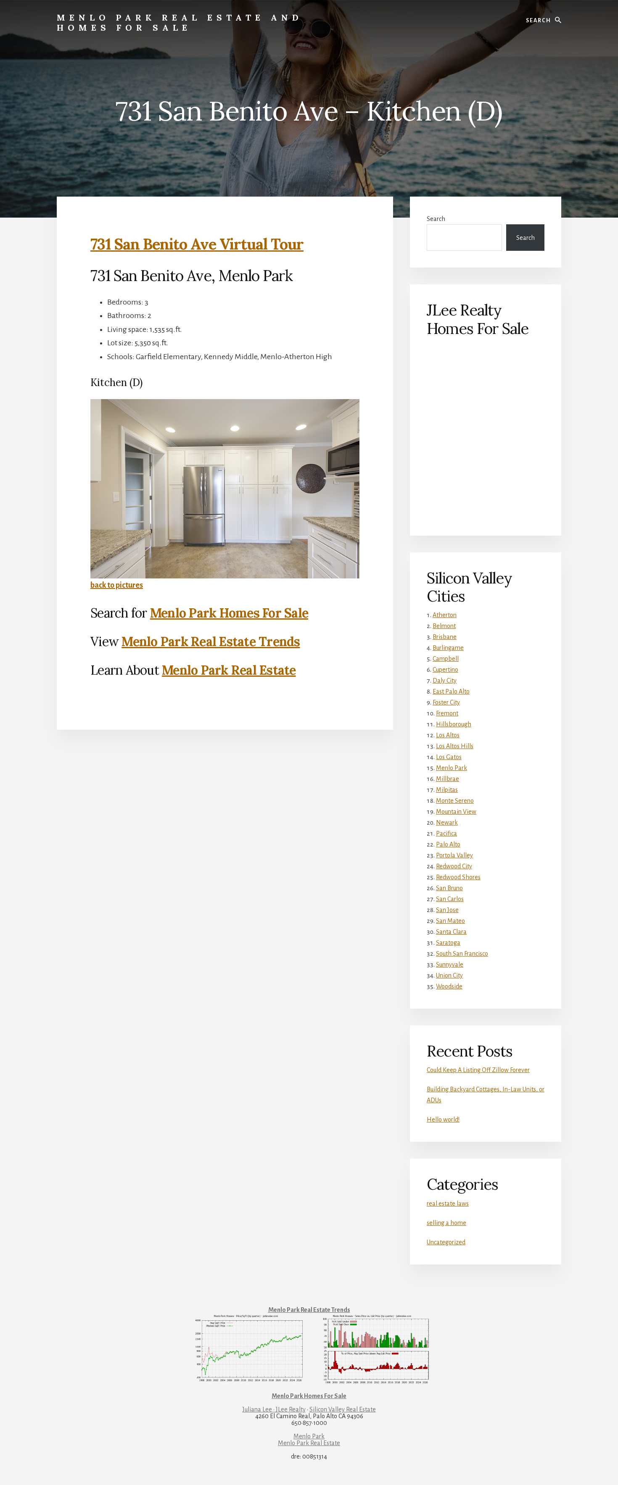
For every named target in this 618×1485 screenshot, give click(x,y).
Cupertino (445, 669)
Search (436, 219)
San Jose (447, 910)
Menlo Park (451, 768)
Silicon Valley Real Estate (342, 1409)
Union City (449, 975)
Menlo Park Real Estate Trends (210, 641)
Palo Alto (448, 844)
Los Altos (448, 735)
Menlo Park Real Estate (229, 670)
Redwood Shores (458, 877)
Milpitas (447, 789)
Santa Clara (451, 931)
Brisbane (445, 636)
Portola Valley (454, 855)
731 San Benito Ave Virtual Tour (197, 244)
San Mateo (450, 920)
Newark (447, 822)
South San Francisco (462, 953)
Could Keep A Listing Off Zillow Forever (478, 1070)
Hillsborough (453, 724)
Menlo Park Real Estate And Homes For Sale (180, 22)
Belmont (444, 626)
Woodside (449, 986)
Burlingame (448, 647)
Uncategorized (446, 1242)
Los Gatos (449, 757)
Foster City (446, 702)
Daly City (445, 680)
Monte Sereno (455, 800)
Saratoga (448, 942)
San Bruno (449, 888)
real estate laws (448, 1203)
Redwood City (454, 866)
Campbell (446, 658)
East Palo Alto (451, 691)
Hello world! (443, 1119)
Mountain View (456, 811)
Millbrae (447, 778)
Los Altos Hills (454, 746)
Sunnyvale (449, 964)
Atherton (445, 615)
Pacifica (446, 833)
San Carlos (450, 899)
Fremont (447, 713)
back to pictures (116, 585)
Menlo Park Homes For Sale (229, 613)
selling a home (446, 1223)
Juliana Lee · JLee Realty (274, 1409)
